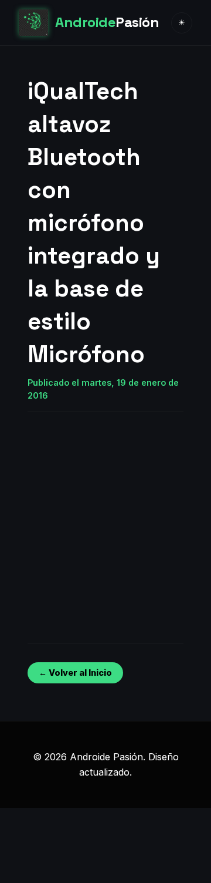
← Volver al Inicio (75, 673)
